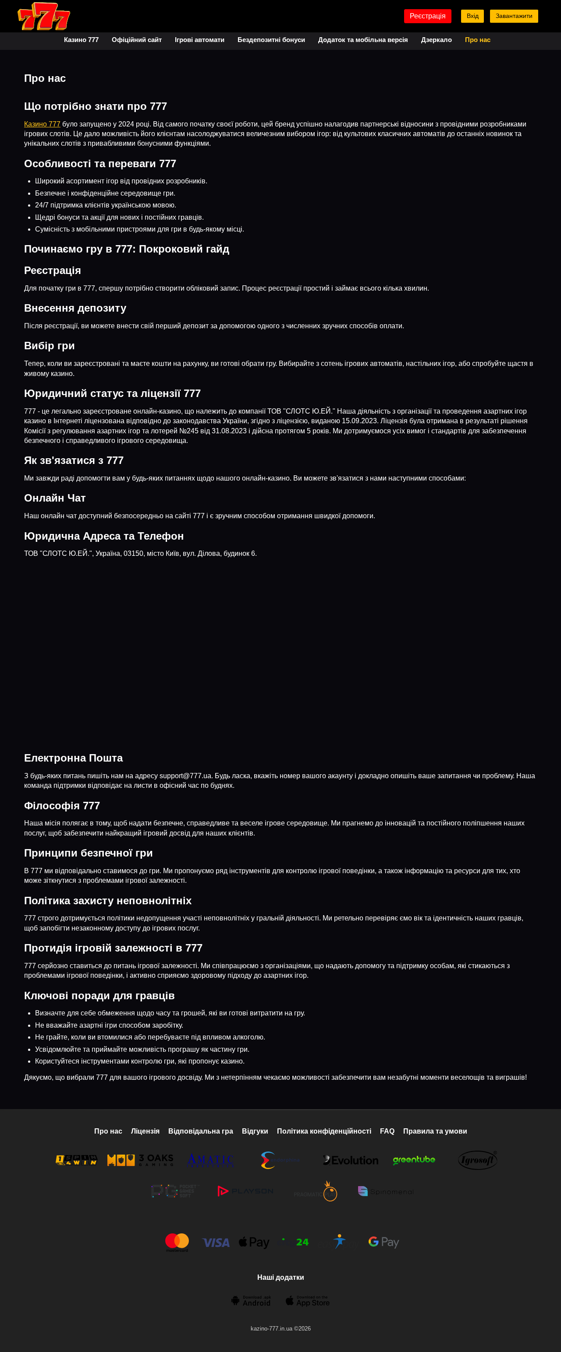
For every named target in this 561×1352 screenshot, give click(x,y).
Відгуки (255, 1131)
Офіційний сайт (137, 39)
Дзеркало (436, 39)
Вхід (473, 15)
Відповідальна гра (200, 1131)
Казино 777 (81, 39)
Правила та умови (435, 1131)
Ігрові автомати (199, 39)
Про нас (477, 39)
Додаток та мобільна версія (363, 39)
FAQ (387, 1131)
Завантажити (514, 15)
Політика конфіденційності (324, 1131)
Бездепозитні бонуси (271, 39)
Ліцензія (145, 1131)
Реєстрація (428, 16)
